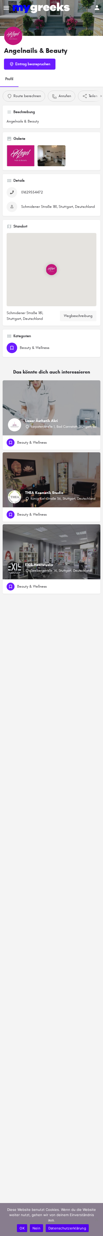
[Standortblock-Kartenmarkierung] (51, 269)
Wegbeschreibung (78, 316)
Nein (36, 1228)
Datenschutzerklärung (67, 1228)
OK (22, 1228)
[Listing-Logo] (13, 36)
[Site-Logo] (42, 8)
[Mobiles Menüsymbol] (6, 8)
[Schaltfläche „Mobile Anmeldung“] (96, 7)
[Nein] (96, 1219)
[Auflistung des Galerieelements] (21, 155)
